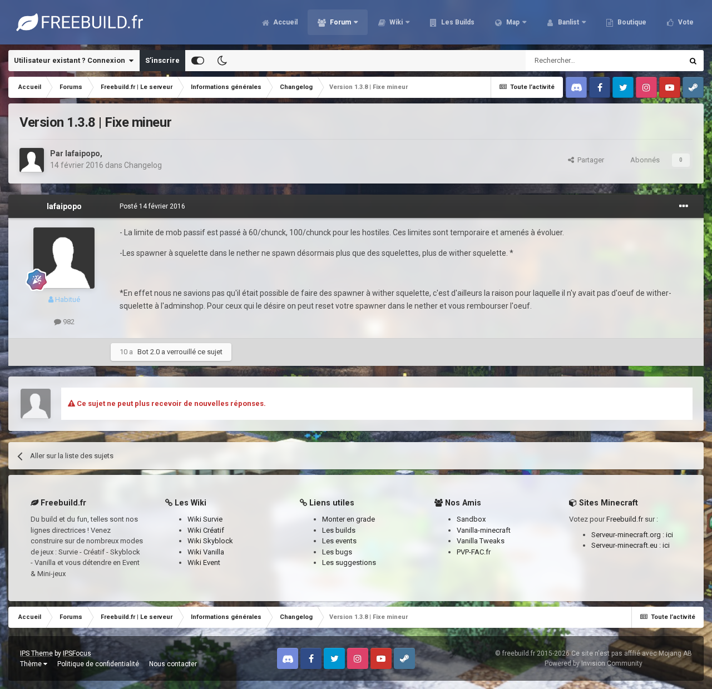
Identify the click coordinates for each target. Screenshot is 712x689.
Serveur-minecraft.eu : (626, 545)
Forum (339, 22)
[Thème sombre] (222, 60)
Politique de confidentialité (98, 664)
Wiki (395, 22)
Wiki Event (203, 562)
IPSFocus (77, 653)
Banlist (567, 22)
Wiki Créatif (205, 530)
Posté (152, 206)
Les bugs (337, 552)
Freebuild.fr (624, 519)
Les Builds (456, 22)
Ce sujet (655, 61)
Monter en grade (348, 519)
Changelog (143, 165)
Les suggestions (349, 562)
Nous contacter (173, 664)
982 (68, 322)
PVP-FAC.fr (474, 552)
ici (669, 535)
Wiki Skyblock (210, 541)
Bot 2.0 (148, 352)
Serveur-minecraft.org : (628, 535)
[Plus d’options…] (684, 206)
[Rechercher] (693, 60)
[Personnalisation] (198, 60)
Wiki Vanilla (205, 552)
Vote (685, 22)
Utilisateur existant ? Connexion (71, 60)
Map (512, 22)
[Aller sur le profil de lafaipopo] (31, 160)
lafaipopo (82, 153)
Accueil (284, 22)
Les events (339, 541)
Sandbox (471, 519)
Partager (589, 160)
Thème (31, 664)
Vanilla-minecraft (484, 530)
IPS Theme (36, 653)
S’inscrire (162, 60)
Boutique (631, 22)
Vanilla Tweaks (481, 541)
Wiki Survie (204, 519)
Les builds (338, 530)
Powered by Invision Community (593, 663)
